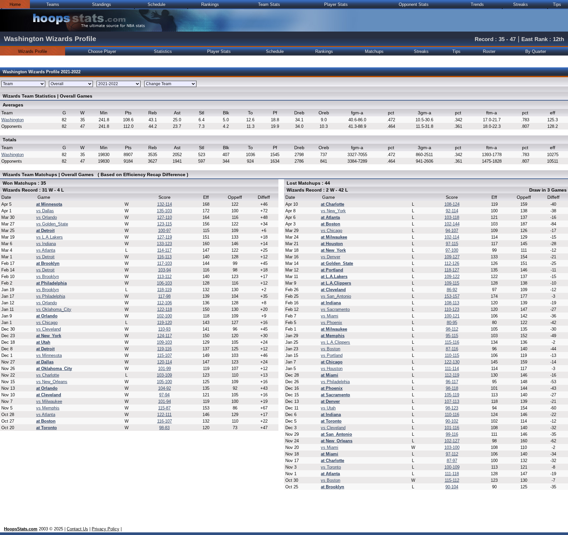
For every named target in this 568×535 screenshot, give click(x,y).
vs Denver (330, 256)
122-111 (164, 414)
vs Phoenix (331, 322)
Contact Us (77, 528)
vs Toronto (331, 467)
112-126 (451, 263)
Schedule (156, 4)
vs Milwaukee (49, 401)
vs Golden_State (52, 223)
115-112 (452, 480)
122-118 (164, 309)
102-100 (164, 316)
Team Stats (269, 4)
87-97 (452, 460)
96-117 (452, 381)
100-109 (452, 467)
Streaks (520, 4)
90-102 (451, 421)
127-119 (164, 237)
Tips (557, 4)
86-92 (452, 289)
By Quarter (535, 51)
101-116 (451, 427)
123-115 (164, 223)
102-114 (451, 237)
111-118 (452, 473)
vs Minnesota (49, 355)
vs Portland (332, 355)
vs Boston (330, 348)
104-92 (164, 388)
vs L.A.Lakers (49, 237)
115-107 (164, 355)
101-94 (164, 401)
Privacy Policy (105, 528)
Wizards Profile (32, 51)
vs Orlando (46, 217)
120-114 (164, 362)
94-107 (451, 230)
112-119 (452, 375)
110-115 (452, 355)
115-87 (164, 408)
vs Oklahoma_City (53, 309)
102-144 (452, 223)
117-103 (164, 263)
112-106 (164, 302)
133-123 (164, 243)
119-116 (164, 348)
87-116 (452, 348)
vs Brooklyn (47, 276)
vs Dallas (45, 210)
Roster (489, 51)
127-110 (164, 217)
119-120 (164, 322)
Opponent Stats (414, 4)
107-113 (451, 401)
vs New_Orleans (51, 381)
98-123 (451, 408)
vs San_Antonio (336, 296)
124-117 (164, 335)
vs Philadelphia (50, 296)
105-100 (164, 381)
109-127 (452, 256)
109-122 (452, 276)
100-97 (164, 230)
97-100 (451, 250)
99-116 (452, 434)
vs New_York (333, 210)
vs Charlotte (47, 375)
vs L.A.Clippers (335, 342)
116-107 (164, 421)
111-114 (452, 368)
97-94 (164, 394)
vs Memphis (47, 408)
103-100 (452, 447)
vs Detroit (45, 256)
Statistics (163, 51)
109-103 (164, 342)
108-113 (451, 302)
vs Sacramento (335, 309)
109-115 (451, 283)
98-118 (452, 388)
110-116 (452, 414)
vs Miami (329, 316)
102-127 (452, 440)
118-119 (164, 289)
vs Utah (328, 408)
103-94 (164, 270)
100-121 (452, 316)
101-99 (164, 368)
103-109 (164, 375)
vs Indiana (46, 243)
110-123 (451, 309)
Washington (12, 119)
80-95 (452, 322)
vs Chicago (47, 322)
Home (15, 4)
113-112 (164, 276)
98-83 (164, 427)
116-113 (164, 256)
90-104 (451, 486)
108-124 (452, 204)
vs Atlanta (45, 250)
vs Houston (332, 368)
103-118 (451, 217)
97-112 (452, 454)
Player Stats (336, 4)
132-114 (164, 204)
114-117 (164, 250)
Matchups (374, 51)
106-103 (164, 283)
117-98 (164, 296)
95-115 (452, 335)
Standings (101, 4)
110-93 (164, 329)
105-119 (451, 394)
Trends (477, 4)
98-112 (452, 329)
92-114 (452, 210)
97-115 (452, 243)
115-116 (452, 342)
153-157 (452, 296)
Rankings (210, 4)
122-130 (452, 362)
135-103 (164, 210)
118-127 (451, 270)
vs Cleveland (48, 329)
